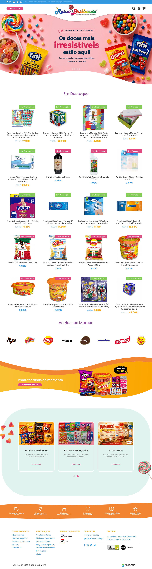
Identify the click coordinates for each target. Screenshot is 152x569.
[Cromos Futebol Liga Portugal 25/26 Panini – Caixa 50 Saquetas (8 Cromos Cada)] (129, 289)
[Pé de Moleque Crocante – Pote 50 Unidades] (58, 289)
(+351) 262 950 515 (91, 535)
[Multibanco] (66, 536)
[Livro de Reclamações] (126, 548)
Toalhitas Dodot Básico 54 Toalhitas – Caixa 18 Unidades (129, 222)
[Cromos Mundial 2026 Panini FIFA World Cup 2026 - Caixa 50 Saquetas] (58, 118)
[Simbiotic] (129, 565)
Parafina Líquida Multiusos (58, 177)
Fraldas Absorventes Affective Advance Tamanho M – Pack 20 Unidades (22, 179)
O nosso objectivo (19, 538)
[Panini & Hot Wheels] (115, 433)
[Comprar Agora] (103, 382)
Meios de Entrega (43, 541)
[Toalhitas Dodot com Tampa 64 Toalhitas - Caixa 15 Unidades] (58, 206)
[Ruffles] (11, 340)
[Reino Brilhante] (76, 12)
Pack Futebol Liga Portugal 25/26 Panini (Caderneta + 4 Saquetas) (93, 305)
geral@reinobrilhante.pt (93, 538)
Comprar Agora (30, 384)
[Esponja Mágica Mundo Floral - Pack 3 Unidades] (129, 118)
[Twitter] (18, 2)
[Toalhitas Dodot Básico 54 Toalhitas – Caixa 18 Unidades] (129, 206)
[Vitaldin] (48, 340)
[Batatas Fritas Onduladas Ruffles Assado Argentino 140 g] (58, 247)
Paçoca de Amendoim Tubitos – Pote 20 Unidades (22, 305)
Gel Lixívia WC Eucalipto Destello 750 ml (94, 178)
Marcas (15, 544)
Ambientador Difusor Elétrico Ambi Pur (129, 178)
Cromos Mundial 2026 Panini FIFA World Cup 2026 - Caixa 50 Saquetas (58, 135)
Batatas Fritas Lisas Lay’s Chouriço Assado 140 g (94, 263)
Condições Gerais (43, 535)
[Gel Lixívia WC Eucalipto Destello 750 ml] (94, 162)
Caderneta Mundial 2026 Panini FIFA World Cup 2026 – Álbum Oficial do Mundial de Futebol (93, 135)
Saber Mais (36, 464)
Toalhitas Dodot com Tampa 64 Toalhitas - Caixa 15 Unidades (58, 222)
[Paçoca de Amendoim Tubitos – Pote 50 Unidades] (129, 247)
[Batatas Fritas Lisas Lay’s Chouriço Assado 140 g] (94, 247)
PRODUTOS (15, 8)
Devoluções (41, 551)
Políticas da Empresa (21, 541)
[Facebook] (7, 2)
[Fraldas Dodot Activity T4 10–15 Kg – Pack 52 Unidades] (22, 206)
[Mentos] (85, 340)
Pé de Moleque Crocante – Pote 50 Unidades (58, 305)
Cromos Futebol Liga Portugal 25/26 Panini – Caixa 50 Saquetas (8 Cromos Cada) (129, 306)
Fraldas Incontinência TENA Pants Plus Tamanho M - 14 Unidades (93, 222)
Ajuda (38, 554)
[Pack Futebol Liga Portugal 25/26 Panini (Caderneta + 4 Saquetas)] (94, 289)
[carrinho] (143, 8)
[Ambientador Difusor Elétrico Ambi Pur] (129, 162)
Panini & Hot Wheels (115, 450)
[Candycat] (67, 340)
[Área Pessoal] (139, 8)
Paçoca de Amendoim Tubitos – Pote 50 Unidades (129, 263)
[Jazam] (141, 340)
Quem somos (18, 535)
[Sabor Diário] (76, 433)
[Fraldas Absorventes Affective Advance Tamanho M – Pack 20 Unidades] (22, 162)
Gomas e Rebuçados (36, 450)
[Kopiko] (104, 340)
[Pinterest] (14, 2)
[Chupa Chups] (122, 340)
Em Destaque (76, 94)
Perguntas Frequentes (45, 544)
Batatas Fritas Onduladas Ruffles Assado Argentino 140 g (58, 263)
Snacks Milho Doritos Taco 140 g (22, 262)
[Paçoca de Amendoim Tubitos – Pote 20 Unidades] (22, 289)
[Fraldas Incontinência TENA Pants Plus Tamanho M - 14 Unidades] (94, 205)
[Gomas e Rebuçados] (36, 433)
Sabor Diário (76, 450)
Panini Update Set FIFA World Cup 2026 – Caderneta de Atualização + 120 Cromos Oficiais (22, 135)
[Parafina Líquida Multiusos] (58, 162)
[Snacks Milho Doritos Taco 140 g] (22, 247)
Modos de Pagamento (45, 538)
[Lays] (29, 340)
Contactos (16, 548)
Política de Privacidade (45, 548)
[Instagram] (11, 2)
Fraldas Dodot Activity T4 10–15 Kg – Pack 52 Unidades (22, 222)
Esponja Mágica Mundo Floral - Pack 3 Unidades (129, 134)
